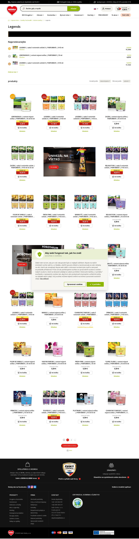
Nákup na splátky (14, 521)
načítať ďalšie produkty (69, 446)
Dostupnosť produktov (16, 513)
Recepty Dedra (14, 516)
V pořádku (96, 284)
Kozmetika (51, 15)
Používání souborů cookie (38, 515)
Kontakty (33, 507)
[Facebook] (29, 487)
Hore (70, 450)
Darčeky (91, 15)
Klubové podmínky (36, 518)
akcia (115, 15)
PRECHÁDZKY (103, 15)
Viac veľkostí (44, 279)
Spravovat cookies (74, 284)
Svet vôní (125, 15)
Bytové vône (64, 15)
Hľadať (73, 8)
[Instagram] (32, 487)
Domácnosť (78, 15)
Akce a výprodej (14, 507)
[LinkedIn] (35, 487)
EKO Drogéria (27, 15)
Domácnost (13, 502)
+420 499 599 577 (57, 505)
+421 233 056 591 (57, 502)
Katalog (11, 510)
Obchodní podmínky (37, 499)
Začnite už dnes (14, 518)
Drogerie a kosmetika (16, 499)
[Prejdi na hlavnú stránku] (12, 10)
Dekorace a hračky (15, 505)
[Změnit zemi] (95, 9)
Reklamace (34, 505)
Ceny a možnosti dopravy (38, 502)
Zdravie (39, 15)
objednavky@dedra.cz (58, 518)
